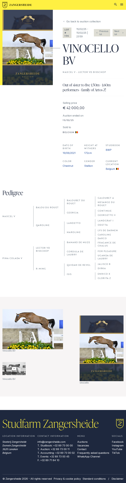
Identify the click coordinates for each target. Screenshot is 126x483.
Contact (81, 449)
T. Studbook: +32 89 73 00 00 (55, 445)
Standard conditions (94, 478)
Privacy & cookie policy (67, 478)
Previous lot (103, 33)
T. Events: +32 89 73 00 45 (53, 456)
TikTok (116, 452)
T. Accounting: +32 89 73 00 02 (56, 452)
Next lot (116, 33)
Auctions (82, 441)
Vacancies (83, 445)
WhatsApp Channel (88, 456)
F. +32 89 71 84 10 (48, 460)
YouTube (117, 449)
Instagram (118, 445)
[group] (32, 330)
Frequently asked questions (93, 452)
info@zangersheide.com (51, 441)
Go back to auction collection (83, 21)
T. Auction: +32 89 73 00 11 (53, 449)
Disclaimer (118, 478)
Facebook (118, 441)
